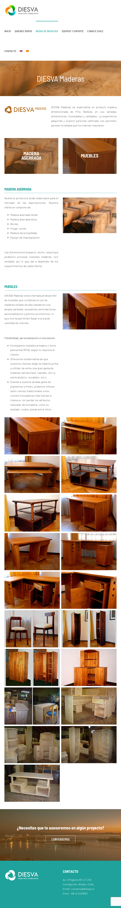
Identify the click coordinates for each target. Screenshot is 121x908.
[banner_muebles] (90, 139)
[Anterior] (65, 215)
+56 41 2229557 (79, 893)
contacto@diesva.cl (82, 888)
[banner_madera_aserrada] (31, 139)
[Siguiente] (114, 215)
